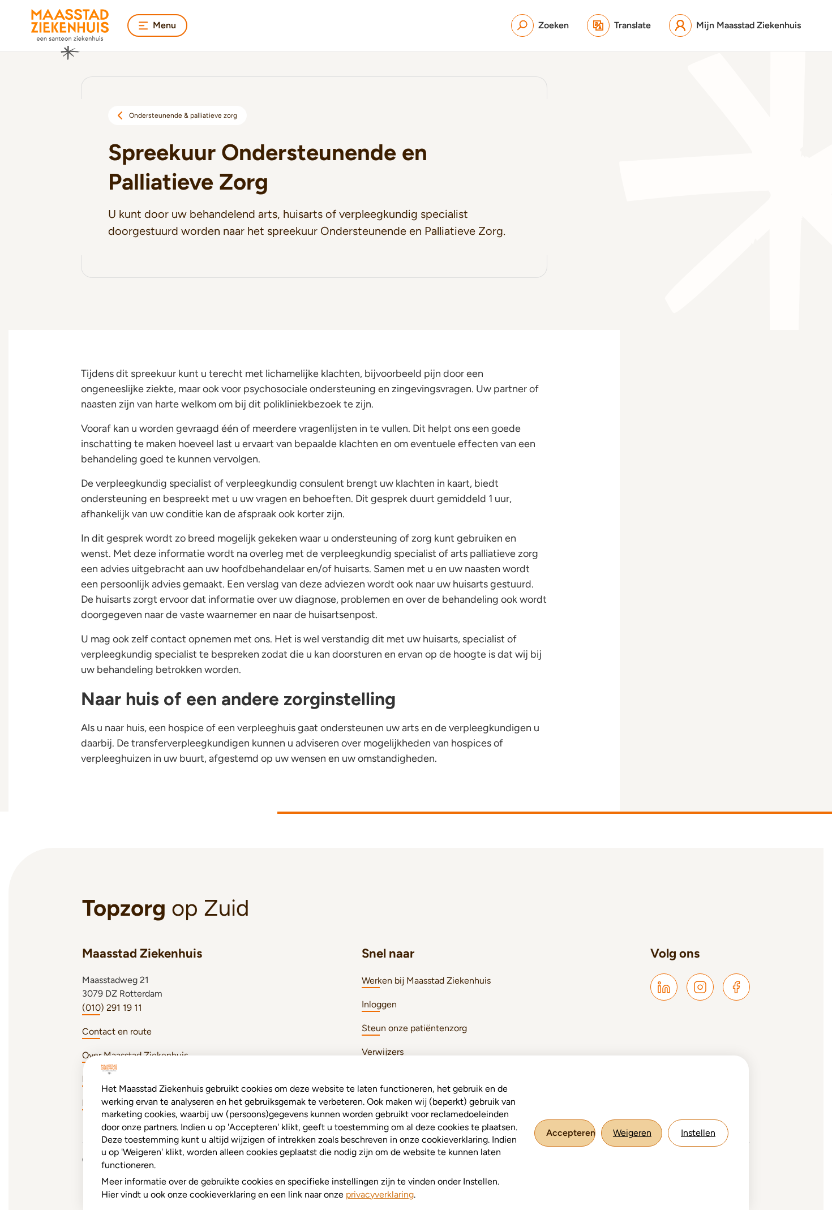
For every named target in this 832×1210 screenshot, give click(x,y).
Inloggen (379, 1004)
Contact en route (117, 1031)
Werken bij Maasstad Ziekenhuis (426, 980)
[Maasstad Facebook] (736, 987)
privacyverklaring (380, 1194)
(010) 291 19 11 (112, 1007)
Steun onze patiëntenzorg (414, 1028)
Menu (164, 25)
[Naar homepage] (70, 34)
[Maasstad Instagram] (700, 987)
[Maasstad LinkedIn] (663, 987)
